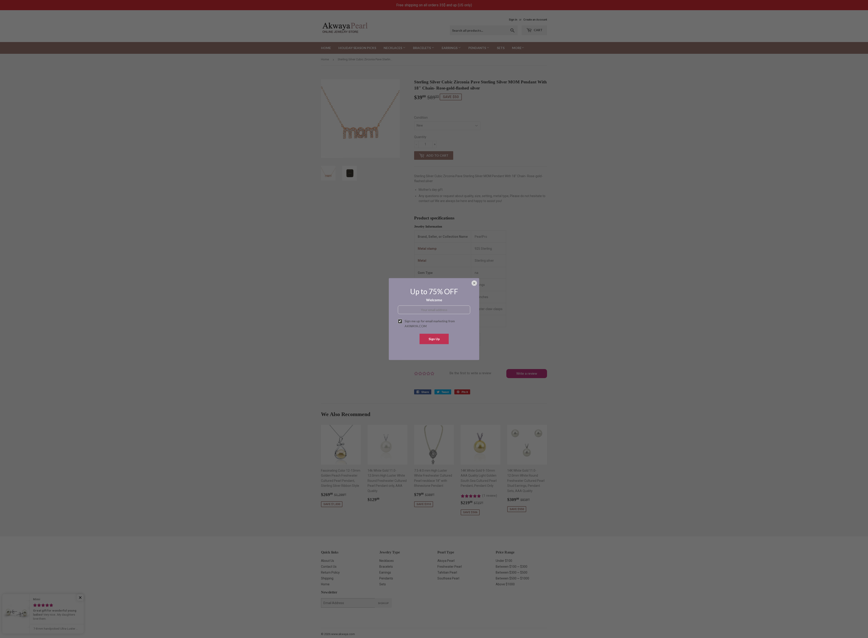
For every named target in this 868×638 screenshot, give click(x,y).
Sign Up (434, 339)
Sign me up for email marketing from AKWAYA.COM (430, 323)
